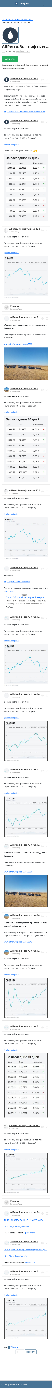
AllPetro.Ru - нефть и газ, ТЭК (25, 78)
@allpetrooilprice (11, 144)
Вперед (16, 1347)
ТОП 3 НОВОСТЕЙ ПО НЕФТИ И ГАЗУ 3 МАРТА (23, 1220)
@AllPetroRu (23, 51)
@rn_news (9, 591)
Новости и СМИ (25, 19)
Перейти (30, 1351)
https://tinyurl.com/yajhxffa (15, 1256)
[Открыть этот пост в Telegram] (47, 79)
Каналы (13, 19)
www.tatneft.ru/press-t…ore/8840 (18, 942)
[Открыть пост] (42, 79)
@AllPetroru (30, 1233)
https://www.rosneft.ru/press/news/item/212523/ (24, 112)
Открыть (10, 59)
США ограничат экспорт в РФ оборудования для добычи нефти (25, 1249)
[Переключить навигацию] (46, 3)
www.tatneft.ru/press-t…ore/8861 (18, 344)
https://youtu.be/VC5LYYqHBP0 (17, 582)
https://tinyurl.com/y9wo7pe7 (16, 1226)
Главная (6, 19)
